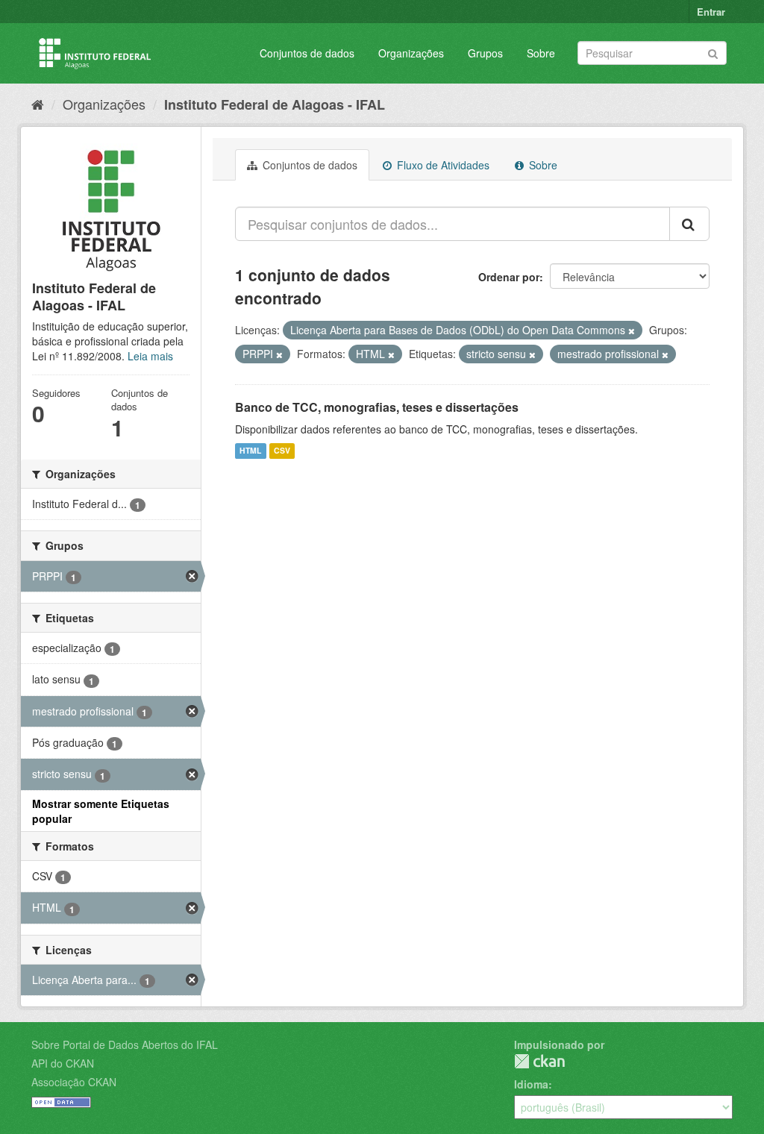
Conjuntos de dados (307, 53)
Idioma (531, 1084)
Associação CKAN (73, 1081)
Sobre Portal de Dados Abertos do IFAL (124, 1044)
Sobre (541, 53)
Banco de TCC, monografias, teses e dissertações (377, 407)
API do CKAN (62, 1063)
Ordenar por (508, 276)
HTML (250, 451)
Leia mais (150, 355)
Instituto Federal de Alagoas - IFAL (274, 104)
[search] (689, 224)
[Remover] (631, 330)
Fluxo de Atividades (441, 164)
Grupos (485, 53)
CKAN (539, 1061)
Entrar (711, 11)
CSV (282, 451)
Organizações (411, 53)
